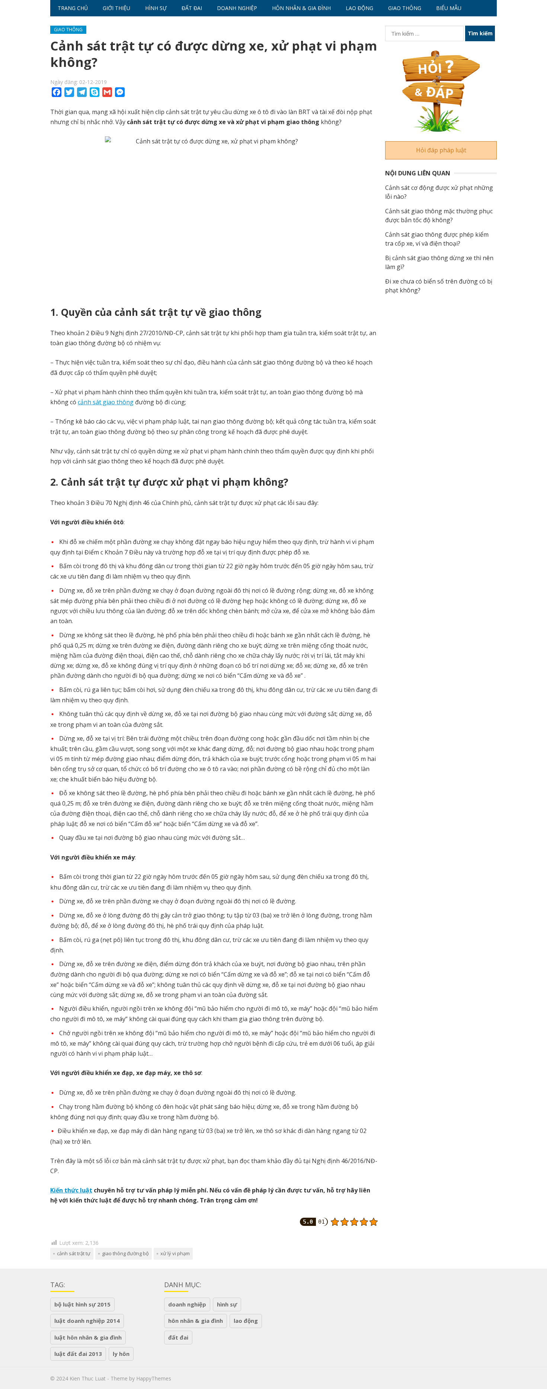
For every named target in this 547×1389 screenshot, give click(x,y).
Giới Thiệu (116, 8)
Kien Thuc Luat (88, 1378)
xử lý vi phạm (175, 1253)
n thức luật (75, 1190)
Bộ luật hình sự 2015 (82, 1304)
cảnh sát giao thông (106, 402)
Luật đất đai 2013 (78, 1353)
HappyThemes (153, 1378)
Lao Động (359, 8)
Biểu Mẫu (448, 8)
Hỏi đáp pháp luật (441, 150)
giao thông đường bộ (125, 1253)
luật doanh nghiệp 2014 (87, 1320)
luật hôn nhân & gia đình (88, 1337)
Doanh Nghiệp (237, 8)
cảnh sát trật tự (73, 1253)
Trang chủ (73, 8)
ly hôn (121, 1353)
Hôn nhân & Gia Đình (301, 8)
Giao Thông (404, 8)
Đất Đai (192, 8)
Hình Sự (156, 8)
